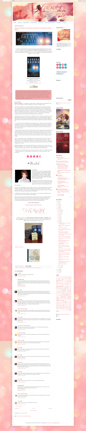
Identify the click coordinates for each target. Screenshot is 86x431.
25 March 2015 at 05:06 (22, 358)
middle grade (58, 293)
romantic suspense (38, 267)
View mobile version (33, 410)
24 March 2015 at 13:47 (22, 286)
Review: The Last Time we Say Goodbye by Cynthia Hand (63, 232)
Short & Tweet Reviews (63, 304)
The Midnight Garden (61, 181)
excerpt (57, 288)
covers (60, 287)
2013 (58, 270)
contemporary (60, 286)
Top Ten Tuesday (68, 306)
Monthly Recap (68, 293)
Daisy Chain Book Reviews (62, 189)
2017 (58, 205)
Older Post (50, 408)
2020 (58, 201)
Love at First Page (61, 194)
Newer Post (17, 408)
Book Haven (60, 175)
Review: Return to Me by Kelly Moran (64, 249)
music (61, 294)
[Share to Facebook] (29, 266)
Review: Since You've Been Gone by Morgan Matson (64, 251)
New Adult (68, 294)
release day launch (68, 300)
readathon (69, 299)
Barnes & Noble (32, 83)
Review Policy (26, 22)
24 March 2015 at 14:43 (22, 305)
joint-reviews (69, 292)
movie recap (58, 294)
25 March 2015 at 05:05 (22, 351)
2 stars (67, 276)
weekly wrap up (68, 308)
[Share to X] (28, 266)
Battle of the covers (62, 281)
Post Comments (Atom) (23, 413)
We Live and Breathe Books (62, 161)
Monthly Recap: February (62, 263)
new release (60, 295)
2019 (58, 202)
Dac (62, 287)
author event (65, 280)
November (60, 211)
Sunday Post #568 (60, 176)
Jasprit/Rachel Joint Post (60, 292)
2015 (58, 208)
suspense (61, 306)
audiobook (61, 280)
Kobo (37, 83)
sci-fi (61, 303)
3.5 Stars (65, 278)
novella (63, 295)
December (60, 210)
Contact (64, 22)
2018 (58, 204)
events (70, 287)
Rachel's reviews (32, 267)
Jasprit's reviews (66, 291)
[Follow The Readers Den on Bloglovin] (61, 72)
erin (18, 273)
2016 (58, 207)
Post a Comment (19, 406)
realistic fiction (60, 300)
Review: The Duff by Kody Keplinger (64, 236)
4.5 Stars (19, 267)
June (59, 217)
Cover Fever (66, 286)
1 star (61, 276)
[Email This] (26, 266)
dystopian (67, 287)
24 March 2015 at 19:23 (22, 329)
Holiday (68, 289)
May (59, 218)
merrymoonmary (49, 422)
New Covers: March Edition (62, 227)
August (59, 214)
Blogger (58, 422)
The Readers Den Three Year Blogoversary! (63, 243)
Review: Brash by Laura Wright (63, 245)
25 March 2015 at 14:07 (22, 390)
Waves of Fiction (60, 157)
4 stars (69, 278)
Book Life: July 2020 (61, 195)
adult (21, 267)
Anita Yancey (20, 340)
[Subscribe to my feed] (65, 68)
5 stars (62, 279)
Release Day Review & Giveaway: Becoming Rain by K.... (64, 262)
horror (70, 289)
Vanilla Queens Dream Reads (66, 307)
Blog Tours (41, 22)
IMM (56, 291)
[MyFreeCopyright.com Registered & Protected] (63, 315)
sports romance (68, 305)
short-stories (69, 304)
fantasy (60, 288)
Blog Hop (67, 281)
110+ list (64, 276)
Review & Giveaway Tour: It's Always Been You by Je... (64, 223)
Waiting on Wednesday (60, 308)
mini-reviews (63, 293)
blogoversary (61, 282)
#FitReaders (58, 276)
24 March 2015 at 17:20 (22, 313)
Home (15, 22)
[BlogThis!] (27, 266)
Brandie (19, 317)
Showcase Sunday (60, 305)
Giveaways (59, 22)
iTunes (40, 83)
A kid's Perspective (68, 279)
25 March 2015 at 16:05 (22, 397)
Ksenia (19, 401)
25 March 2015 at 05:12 (22, 375)
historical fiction (63, 289)
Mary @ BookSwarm (21, 308)
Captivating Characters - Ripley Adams (63, 162)
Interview (59, 291)
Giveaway (27, 267)
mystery (63, 294)
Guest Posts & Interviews (50, 22)
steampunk (57, 306)
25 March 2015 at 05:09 (22, 368)
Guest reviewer (58, 289)
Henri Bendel (33, 53)
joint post (66, 292)
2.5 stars (69, 276)
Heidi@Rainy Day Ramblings (23, 325)
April (59, 220)
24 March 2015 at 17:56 (22, 322)
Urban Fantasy (58, 307)
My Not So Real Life (61, 185)
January (59, 267)
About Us (20, 22)
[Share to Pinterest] (30, 266)
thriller (64, 306)
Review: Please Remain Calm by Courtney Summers (63, 241)
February (60, 265)
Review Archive (34, 22)
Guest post (69, 288)
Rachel (19, 347)
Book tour (69, 282)
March (59, 221)
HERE (31, 51)
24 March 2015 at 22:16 (22, 344)
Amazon (27, 83)
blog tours (24, 267)
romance (65, 302)
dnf (64, 287)
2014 (58, 269)
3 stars (61, 278)
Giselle (19, 299)
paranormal (67, 295)
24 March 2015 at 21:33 (22, 336)
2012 (58, 272)
